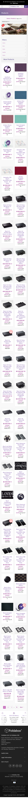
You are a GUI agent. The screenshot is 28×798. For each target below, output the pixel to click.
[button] (7, 82)
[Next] (26, 718)
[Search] (22, 6)
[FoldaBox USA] (14, 6)
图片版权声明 (21, 795)
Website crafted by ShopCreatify (14, 776)
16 (16, 707)
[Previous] (2, 718)
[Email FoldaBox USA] (20, 766)
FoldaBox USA (16, 775)
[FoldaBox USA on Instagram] (16, 766)
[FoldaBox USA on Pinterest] (13, 766)
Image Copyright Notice (10, 795)
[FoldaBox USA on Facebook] (10, 766)
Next (21, 707)
